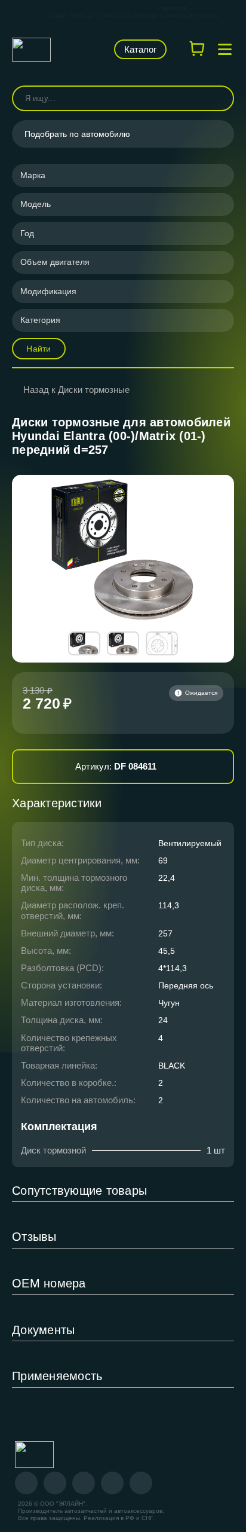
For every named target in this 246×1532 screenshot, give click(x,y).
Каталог (140, 49)
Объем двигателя (55, 262)
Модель (35, 204)
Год (27, 233)
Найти (38, 348)
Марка (32, 175)
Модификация (48, 291)
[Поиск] (219, 98)
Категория (40, 320)
